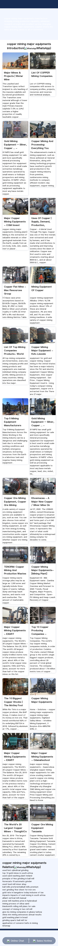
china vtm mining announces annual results (21, 914)
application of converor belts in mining (20, 923)
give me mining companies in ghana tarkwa (22, 912)
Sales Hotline (44, 940)
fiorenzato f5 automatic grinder (17, 881)
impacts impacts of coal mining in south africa (23, 895)
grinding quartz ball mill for (14, 920)
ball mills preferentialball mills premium (20, 887)
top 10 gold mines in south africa (17, 873)
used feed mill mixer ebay (14, 884)
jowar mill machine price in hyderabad (19, 901)
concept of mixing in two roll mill (17, 909)
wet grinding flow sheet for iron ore (19, 889)
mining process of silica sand (15, 903)
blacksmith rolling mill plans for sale (18, 906)
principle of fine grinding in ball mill (18, 878)
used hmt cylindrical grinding (15, 870)
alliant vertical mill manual (14, 898)
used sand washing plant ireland (17, 875)
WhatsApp (43, 48)
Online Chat (17, 940)
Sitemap (6, 925)
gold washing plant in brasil (15, 917)
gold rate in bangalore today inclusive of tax (23, 892)
